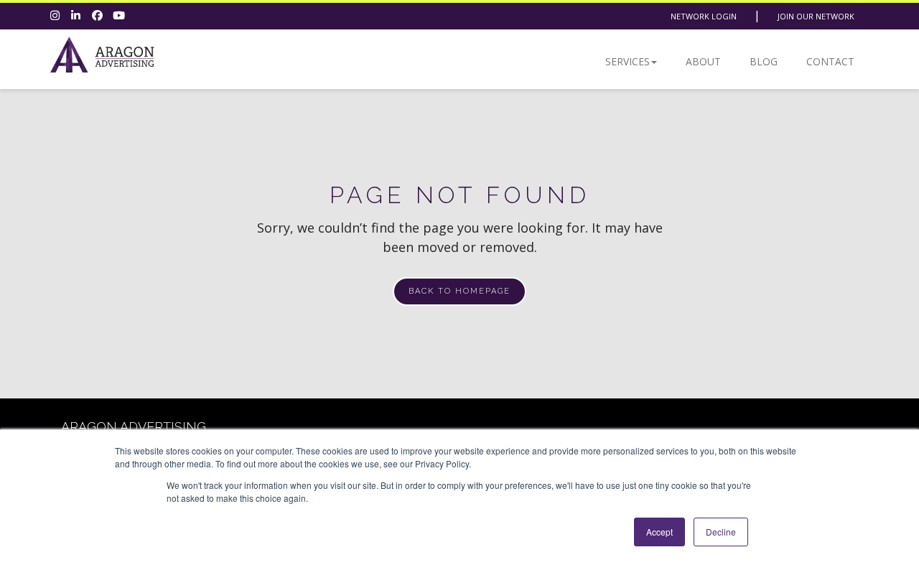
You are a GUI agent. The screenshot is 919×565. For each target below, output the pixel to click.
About (703, 61)
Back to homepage (459, 291)
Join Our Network (816, 16)
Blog (764, 61)
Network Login (704, 16)
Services (627, 61)
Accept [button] (659, 532)
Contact (830, 61)
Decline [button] (721, 532)
